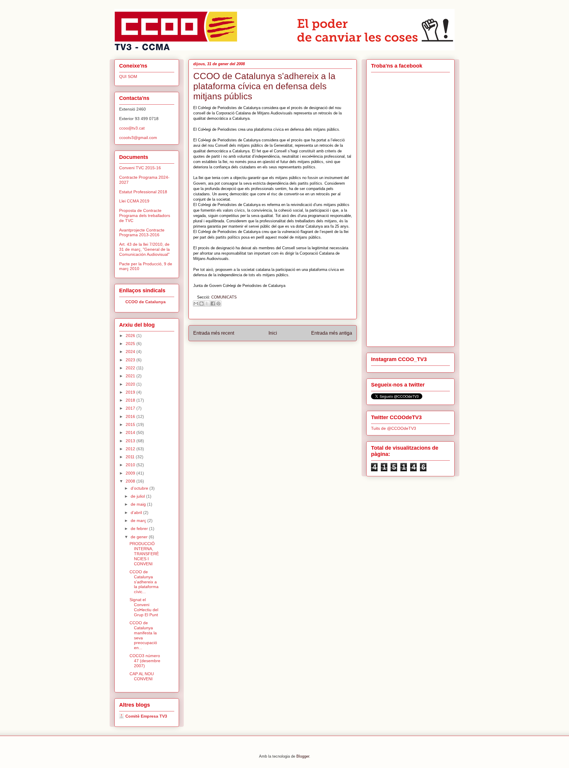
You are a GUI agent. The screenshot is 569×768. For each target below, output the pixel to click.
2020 (131, 384)
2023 (131, 359)
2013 (131, 440)
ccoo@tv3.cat (132, 128)
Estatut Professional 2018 (143, 191)
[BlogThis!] (201, 303)
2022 (131, 367)
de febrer (140, 528)
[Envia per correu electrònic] (196, 303)
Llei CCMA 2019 (134, 201)
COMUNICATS (224, 297)
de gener (140, 536)
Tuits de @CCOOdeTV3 (393, 428)
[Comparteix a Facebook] (213, 303)
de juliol (138, 496)
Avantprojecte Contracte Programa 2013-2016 (141, 232)
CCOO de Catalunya (145, 301)
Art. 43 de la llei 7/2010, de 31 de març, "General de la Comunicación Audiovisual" (144, 249)
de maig (139, 504)
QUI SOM (128, 76)
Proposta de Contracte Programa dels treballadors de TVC (144, 215)
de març (139, 520)
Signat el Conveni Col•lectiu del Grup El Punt (144, 607)
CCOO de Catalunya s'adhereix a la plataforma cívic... (144, 581)
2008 (131, 481)
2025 (131, 343)
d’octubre (140, 488)
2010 (131, 464)
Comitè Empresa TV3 (146, 716)
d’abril (137, 512)
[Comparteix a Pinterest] (218, 303)
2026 (131, 335)
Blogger (302, 756)
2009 (131, 473)
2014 (131, 432)
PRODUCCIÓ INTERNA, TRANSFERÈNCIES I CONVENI (144, 553)
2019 (131, 392)
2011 (131, 456)
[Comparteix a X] (207, 303)
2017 (131, 408)
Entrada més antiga (331, 333)
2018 (131, 400)
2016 (131, 416)
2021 (131, 375)
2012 (131, 448)
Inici (272, 333)
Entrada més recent (213, 333)
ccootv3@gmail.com (138, 137)
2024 (131, 351)
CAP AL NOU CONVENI (142, 676)
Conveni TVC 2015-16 (140, 167)
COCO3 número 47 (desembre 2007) (145, 660)
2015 (131, 424)
